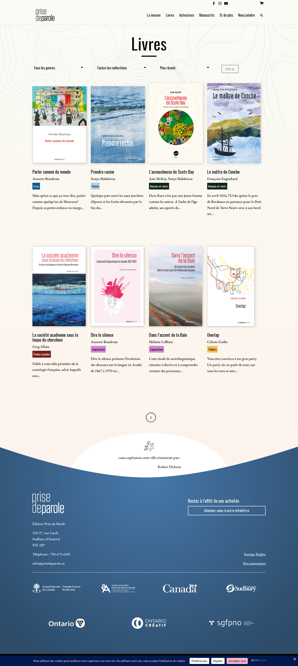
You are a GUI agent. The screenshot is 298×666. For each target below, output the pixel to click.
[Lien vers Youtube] (226, 3)
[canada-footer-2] (180, 588)
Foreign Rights (255, 554)
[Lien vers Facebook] (214, 3)
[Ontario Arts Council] (118, 588)
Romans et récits (159, 186)
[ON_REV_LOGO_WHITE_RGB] (66, 623)
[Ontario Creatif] (149, 623)
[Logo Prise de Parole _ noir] (50, 15)
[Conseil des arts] (56, 587)
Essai (36, 186)
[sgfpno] (231, 623)
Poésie (95, 186)
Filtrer (230, 69)
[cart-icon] (262, 3)
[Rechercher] (261, 15)
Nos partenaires (254, 563)
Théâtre (212, 349)
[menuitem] (262, 3)
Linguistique (98, 349)
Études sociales (41, 354)
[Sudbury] (242, 588)
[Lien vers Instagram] (220, 3)
